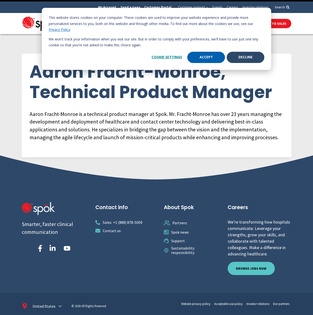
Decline (245, 57)
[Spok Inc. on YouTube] (67, 248)
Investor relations (255, 7)
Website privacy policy (195, 304)
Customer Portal (157, 7)
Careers (232, 7)
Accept (206, 57)
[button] (207, 7)
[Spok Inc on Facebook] (39, 248)
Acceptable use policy (228, 304)
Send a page (130, 7)
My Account (107, 7)
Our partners (281, 304)
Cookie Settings (167, 57)
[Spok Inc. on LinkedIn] (52, 248)
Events (217, 7)
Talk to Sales (274, 23)
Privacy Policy (59, 29)
